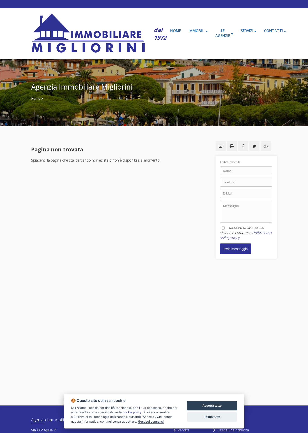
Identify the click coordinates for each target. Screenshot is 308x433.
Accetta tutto (212, 405)
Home (35, 98)
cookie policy (132, 412)
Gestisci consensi (151, 421)
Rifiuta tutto (212, 417)
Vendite (184, 430)
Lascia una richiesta (233, 430)
